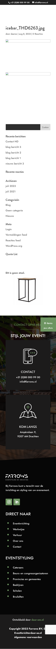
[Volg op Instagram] (9, 502)
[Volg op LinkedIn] (16, 502)
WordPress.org (14, 246)
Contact (17, 547)
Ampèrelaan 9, (28, 432)
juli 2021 (11, 191)
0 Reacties (38, 33)
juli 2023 (11, 186)
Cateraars (18, 567)
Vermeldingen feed (16, 235)
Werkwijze (18, 529)
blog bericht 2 (13, 152)
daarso (14, 33)
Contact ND (12, 141)
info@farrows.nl (28, 381)
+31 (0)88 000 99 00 (20, 2)
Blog (8, 205)
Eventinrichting (21, 523)
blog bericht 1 (13, 158)
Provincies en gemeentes (27, 579)
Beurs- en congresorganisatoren (30, 573)
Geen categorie (14, 210)
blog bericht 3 (13, 147)
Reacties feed (13, 240)
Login (9, 229)
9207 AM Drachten (28, 436)
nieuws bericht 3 (15, 163)
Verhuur (17, 535)
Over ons (18, 541)
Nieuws (10, 216)
